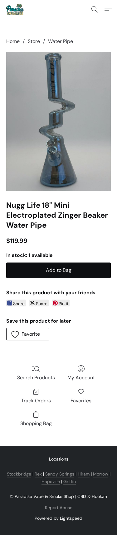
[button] (15, 9)
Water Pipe (60, 41)
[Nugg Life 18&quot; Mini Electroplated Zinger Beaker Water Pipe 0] (58, 121)
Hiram (84, 474)
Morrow (100, 474)
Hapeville (50, 481)
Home (13, 41)
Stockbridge (19, 474)
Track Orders (36, 400)
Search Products (36, 377)
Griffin (69, 481)
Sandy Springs (59, 474)
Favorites (81, 400)
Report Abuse (58, 507)
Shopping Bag (36, 423)
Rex (38, 474)
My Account (81, 377)
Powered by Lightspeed (58, 518)
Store (34, 41)
